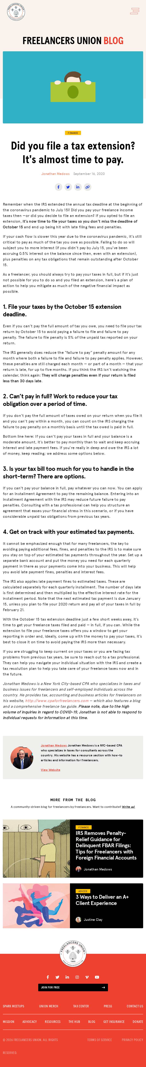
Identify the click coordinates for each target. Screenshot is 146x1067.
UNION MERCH (48, 1006)
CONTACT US (135, 1006)
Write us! (128, 806)
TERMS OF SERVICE (99, 1040)
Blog (91, 1022)
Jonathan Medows (55, 173)
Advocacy (29, 1022)
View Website (50, 769)
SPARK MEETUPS (13, 1006)
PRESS (108, 1006)
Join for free (50, 987)
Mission (8, 1022)
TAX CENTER (81, 1006)
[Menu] (134, 11)
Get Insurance (114, 1022)
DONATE (138, 1022)
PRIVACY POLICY (132, 1040)
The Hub (74, 1022)
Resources (52, 1022)
